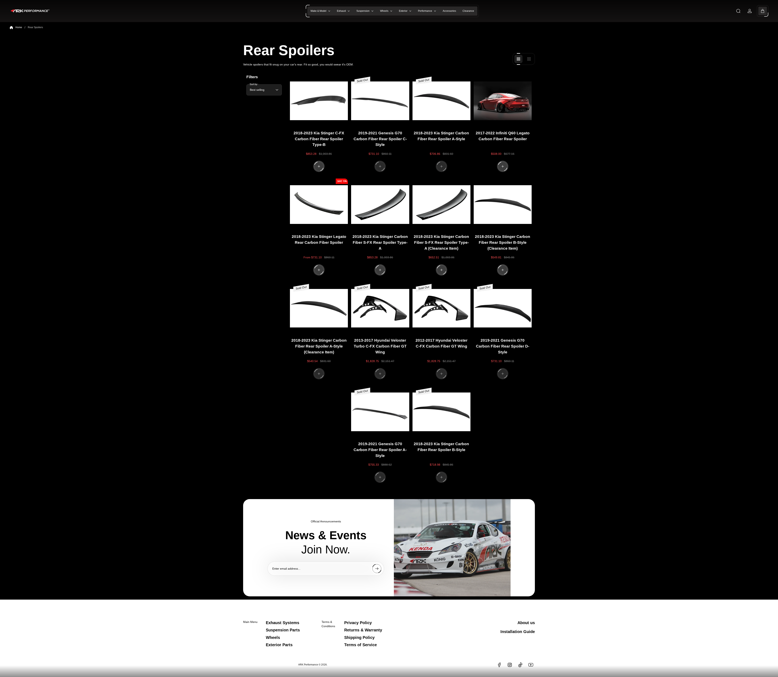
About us (526, 622)
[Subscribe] (377, 568)
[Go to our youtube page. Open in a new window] (531, 665)
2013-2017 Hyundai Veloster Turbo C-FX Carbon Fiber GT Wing (380, 346)
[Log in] (750, 11)
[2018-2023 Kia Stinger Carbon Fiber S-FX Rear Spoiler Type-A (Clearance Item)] (441, 205)
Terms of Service (360, 645)
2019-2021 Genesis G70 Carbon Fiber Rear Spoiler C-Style (380, 139)
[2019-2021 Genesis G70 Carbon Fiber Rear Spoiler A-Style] (380, 412)
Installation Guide (517, 631)
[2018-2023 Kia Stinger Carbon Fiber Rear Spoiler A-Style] (441, 101)
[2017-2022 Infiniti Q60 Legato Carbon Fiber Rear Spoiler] (503, 101)
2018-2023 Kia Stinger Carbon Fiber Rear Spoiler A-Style (441, 136)
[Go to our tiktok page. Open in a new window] (520, 665)
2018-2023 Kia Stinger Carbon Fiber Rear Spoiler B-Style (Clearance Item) (502, 242)
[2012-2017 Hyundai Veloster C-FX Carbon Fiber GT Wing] (441, 308)
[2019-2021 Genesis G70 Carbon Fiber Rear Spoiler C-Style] (380, 101)
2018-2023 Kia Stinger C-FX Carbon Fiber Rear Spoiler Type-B (319, 139)
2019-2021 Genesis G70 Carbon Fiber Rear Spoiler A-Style (380, 450)
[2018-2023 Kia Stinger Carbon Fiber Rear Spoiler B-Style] (441, 412)
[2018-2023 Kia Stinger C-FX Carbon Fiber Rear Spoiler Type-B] (319, 101)
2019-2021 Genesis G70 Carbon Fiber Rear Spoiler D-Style (502, 346)
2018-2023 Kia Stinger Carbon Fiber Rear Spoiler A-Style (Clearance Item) (319, 346)
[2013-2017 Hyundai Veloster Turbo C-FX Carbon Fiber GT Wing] (380, 308)
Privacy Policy (358, 622)
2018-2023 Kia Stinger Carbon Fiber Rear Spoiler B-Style (441, 447)
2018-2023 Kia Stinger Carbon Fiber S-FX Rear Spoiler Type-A (380, 242)
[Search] (738, 11)
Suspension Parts (283, 630)
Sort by (253, 84)
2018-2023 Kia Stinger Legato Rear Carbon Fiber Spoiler (319, 239)
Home (18, 27)
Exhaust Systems (282, 622)
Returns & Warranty (363, 630)
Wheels (273, 637)
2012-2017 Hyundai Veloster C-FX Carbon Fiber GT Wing (441, 343)
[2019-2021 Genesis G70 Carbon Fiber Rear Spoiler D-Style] (503, 308)
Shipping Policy (359, 637)
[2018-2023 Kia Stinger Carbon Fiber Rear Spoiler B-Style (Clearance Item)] (503, 205)
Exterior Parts (279, 645)
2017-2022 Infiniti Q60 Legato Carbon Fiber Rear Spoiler (503, 136)
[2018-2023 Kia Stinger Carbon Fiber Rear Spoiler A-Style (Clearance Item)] (319, 308)
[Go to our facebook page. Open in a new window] (499, 665)
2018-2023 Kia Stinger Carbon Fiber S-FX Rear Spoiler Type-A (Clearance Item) (441, 242)
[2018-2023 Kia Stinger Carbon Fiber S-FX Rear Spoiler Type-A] (380, 205)
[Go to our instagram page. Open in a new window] (510, 665)
